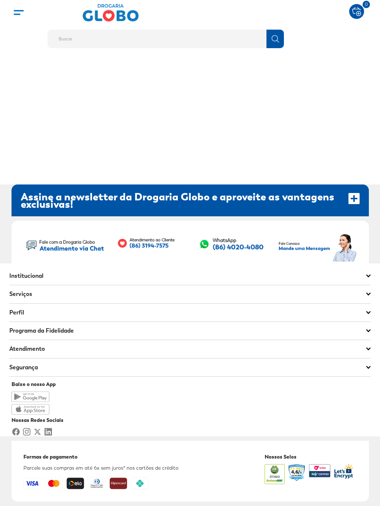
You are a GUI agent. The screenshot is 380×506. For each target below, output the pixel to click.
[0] (356, 11)
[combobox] (190, 37)
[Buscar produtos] (275, 39)
